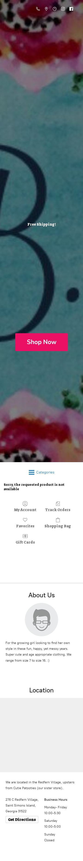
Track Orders (57, 509)
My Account (25, 509)
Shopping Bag (57, 526)
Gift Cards (25, 542)
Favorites (25, 526)
